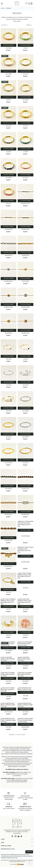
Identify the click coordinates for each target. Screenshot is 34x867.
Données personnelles (27, 860)
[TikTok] (21, 836)
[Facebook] (12, 836)
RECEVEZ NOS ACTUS (8, 849)
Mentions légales (17, 860)
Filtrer (5, 25)
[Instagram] (15, 836)
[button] (26, 3)
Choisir (29, 25)
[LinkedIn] (18, 836)
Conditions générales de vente (17, 862)
